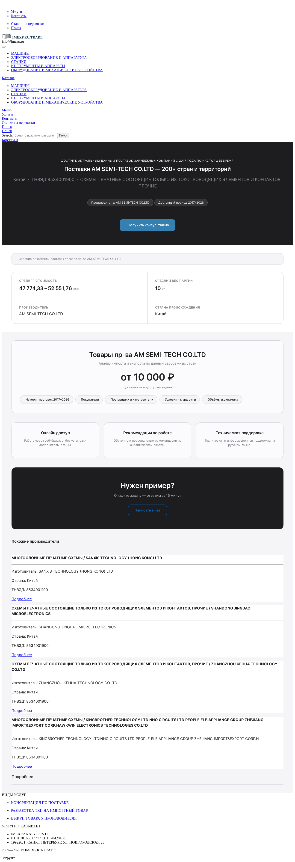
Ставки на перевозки (27, 24)
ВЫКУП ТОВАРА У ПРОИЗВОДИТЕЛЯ (44, 818)
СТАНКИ (19, 62)
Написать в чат (147, 510)
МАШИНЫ (20, 53)
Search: (7, 135)
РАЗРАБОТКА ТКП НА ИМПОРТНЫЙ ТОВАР (49, 810)
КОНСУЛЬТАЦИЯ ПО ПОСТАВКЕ (40, 803)
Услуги (16, 12)
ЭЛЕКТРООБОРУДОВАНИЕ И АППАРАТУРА (49, 57)
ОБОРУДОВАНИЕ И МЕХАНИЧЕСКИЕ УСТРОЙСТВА (57, 70)
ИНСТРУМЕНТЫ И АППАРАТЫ (38, 66)
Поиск (16, 28)
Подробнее (22, 599)
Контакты (19, 16)
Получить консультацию (147, 225)
